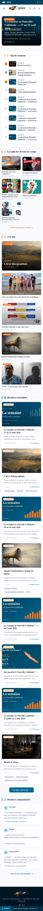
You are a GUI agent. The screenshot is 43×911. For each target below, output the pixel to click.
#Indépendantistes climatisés (14, 592)
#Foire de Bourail (31, 491)
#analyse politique (11, 588)
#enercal (20, 491)
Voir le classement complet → (21, 227)
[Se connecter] (39, 8)
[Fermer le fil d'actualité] (41, 908)
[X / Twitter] (40, 2)
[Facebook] (37, 2)
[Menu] (4, 8)
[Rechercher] (30, 8)
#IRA (28, 592)
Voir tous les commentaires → (21, 874)
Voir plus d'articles (20, 790)
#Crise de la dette (22, 777)
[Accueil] (16, 8)
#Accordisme (9, 777)
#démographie (9, 491)
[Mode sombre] (34, 8)
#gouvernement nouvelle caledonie (16, 780)
